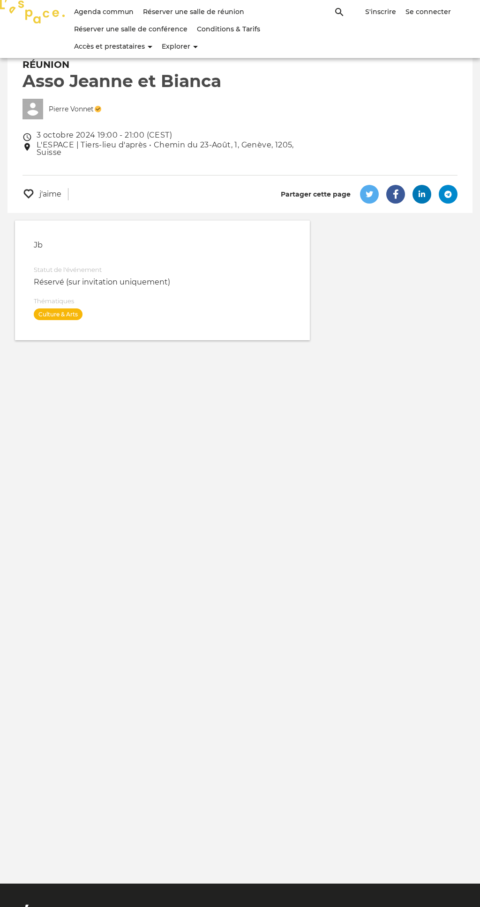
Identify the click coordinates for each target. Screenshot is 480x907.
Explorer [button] (177, 46)
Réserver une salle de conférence (131, 29)
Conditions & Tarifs (228, 29)
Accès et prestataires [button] (110, 46)
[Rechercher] (339, 11)
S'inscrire (380, 11)
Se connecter (428, 11)
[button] (369, 194)
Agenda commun (104, 11)
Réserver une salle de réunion (193, 11)
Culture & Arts (58, 314)
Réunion (45, 64)
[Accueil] (32, 11)
